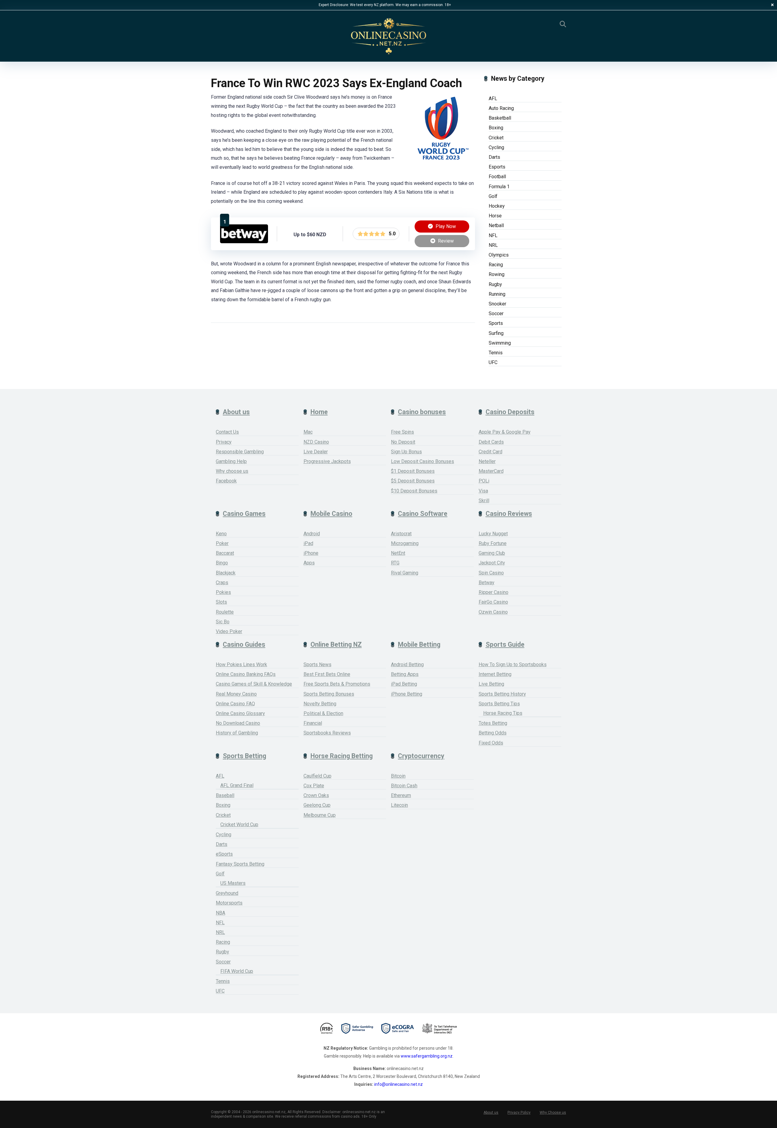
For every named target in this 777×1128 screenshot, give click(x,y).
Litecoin (399, 805)
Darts (494, 157)
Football (497, 176)
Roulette (225, 612)
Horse (495, 216)
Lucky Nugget (493, 534)
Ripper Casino (493, 592)
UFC (493, 362)
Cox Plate (314, 786)
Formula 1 (499, 186)
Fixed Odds (491, 743)
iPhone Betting (406, 694)
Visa (483, 491)
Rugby (495, 284)
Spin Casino (491, 573)
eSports (224, 854)
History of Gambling (237, 733)
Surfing (496, 333)
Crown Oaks (316, 795)
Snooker (497, 304)
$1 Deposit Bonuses (413, 471)
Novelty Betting (320, 704)
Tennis (496, 353)
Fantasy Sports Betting (240, 864)
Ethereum (401, 795)
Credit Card (490, 452)
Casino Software (422, 513)
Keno (221, 534)
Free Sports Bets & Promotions (337, 684)
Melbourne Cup (320, 815)
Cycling (496, 147)
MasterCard (491, 471)
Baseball (225, 795)
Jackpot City (492, 563)
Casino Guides (244, 644)
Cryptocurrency (421, 756)
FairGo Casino (493, 602)
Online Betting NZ (336, 644)
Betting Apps (405, 674)
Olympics (499, 255)
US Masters (233, 883)
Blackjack (226, 573)
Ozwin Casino (493, 612)
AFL (493, 98)
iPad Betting (404, 684)
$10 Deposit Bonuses (414, 491)
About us (236, 412)
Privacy (224, 442)
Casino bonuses (422, 412)
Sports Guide (505, 644)
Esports (497, 167)
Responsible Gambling (240, 452)
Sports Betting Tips (499, 704)
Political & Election (323, 713)
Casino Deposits (510, 412)
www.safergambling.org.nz (427, 1056)
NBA (220, 913)
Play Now (445, 226)
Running (497, 294)
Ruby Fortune (493, 543)
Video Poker (229, 631)
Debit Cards (491, 442)
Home (319, 412)
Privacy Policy (519, 1112)
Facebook (226, 481)
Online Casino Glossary (240, 713)
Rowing (496, 274)
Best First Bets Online (327, 674)
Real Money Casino (236, 694)
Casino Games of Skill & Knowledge (254, 684)
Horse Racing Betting (341, 756)
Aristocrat (401, 534)
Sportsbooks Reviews (327, 733)
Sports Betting (244, 756)
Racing (496, 265)
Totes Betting (493, 723)
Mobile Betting (419, 644)
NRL (493, 245)
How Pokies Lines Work (241, 664)
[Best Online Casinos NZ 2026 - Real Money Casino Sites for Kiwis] (388, 36)
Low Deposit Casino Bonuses (422, 461)
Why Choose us (553, 1112)
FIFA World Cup (236, 971)
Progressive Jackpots (327, 461)
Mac (308, 432)
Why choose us (232, 471)
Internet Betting (495, 674)
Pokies (223, 592)
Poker (222, 543)
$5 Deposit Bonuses (413, 481)
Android (312, 534)
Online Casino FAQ (235, 704)
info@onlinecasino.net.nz (398, 1084)
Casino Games (244, 513)
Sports (496, 323)
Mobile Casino (331, 513)
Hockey (497, 206)
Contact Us (227, 432)
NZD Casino (316, 442)
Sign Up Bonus (406, 452)
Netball (496, 225)
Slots (221, 602)
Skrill (484, 500)
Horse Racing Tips (502, 713)
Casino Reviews (509, 513)
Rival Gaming (404, 573)
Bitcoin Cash (404, 786)
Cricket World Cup (239, 824)
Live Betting (491, 684)
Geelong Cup (317, 805)
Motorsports (229, 903)
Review (445, 241)
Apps (309, 563)
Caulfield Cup (317, 776)
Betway (486, 582)
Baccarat (225, 553)
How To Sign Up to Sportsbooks (513, 664)
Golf (493, 196)
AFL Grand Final (236, 785)
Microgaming (405, 543)
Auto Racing (501, 108)
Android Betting (407, 664)
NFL (493, 235)
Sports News (317, 664)
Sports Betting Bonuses (329, 694)
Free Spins (402, 432)
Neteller (487, 461)
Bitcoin (398, 776)
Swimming (500, 343)
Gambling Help (231, 461)
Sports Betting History (502, 694)
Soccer (496, 313)
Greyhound (227, 893)
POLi (484, 481)
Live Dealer (316, 452)
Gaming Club (492, 553)
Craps (222, 582)
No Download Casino (238, 723)
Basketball (500, 118)
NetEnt (398, 553)
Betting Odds (493, 733)
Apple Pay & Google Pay (505, 432)
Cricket (496, 138)
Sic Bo (222, 622)
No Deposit (403, 442)
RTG (395, 563)
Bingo (222, 563)
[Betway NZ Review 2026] (244, 241)
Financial (313, 723)
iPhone (311, 553)
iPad (308, 543)
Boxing (496, 128)
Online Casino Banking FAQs (246, 674)
